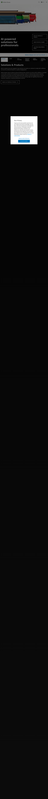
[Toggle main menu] (46, 2)
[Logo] (6, 2)
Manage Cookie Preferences (24, 138)
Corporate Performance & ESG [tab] (43, 59)
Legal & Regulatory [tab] (35, 59)
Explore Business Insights (39, 42)
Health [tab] (10, 58)
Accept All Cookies (24, 141)
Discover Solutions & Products (38, 36)
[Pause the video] (46, 29)
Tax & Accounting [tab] (19, 59)
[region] (24, 130)
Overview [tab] (3, 58)
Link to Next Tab (10, 82)
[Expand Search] (39, 2)
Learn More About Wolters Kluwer (39, 47)
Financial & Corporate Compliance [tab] (27, 59)
